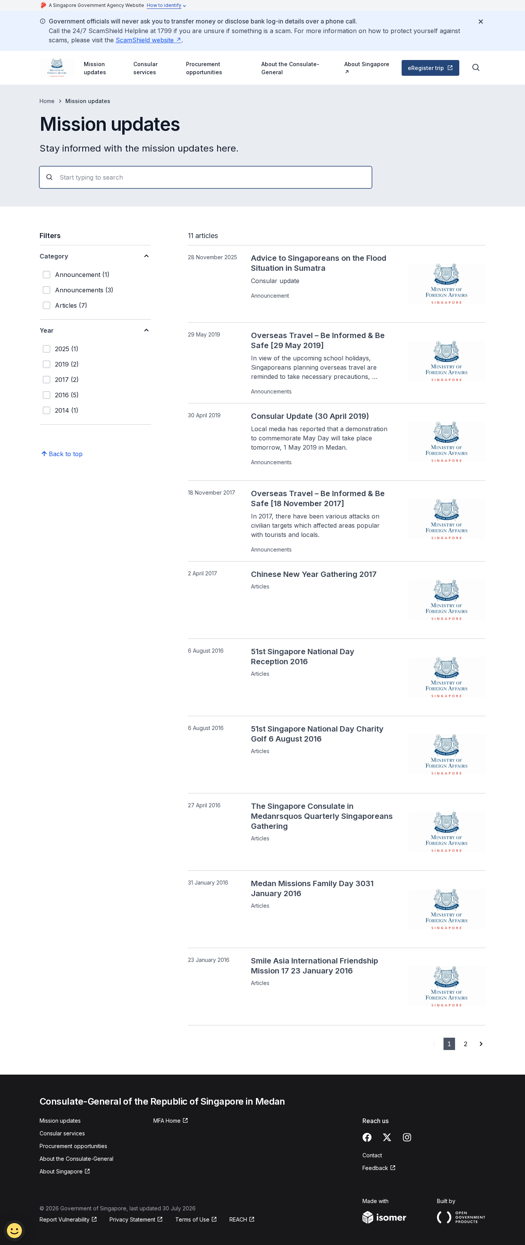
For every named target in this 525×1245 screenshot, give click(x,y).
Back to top (66, 454)
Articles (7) (71, 305)
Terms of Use (192, 1219)
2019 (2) (67, 364)
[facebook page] (367, 1137)
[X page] (387, 1137)
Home (47, 101)
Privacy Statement (132, 1219)
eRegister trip (426, 68)
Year (47, 330)
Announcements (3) (84, 290)
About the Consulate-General (290, 68)
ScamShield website (145, 40)
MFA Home (167, 1120)
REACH (238, 1219)
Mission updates (95, 68)
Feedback (375, 1168)
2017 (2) (67, 379)
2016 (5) (67, 395)
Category (54, 256)
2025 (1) (66, 349)
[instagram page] (407, 1137)
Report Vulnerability (65, 1219)
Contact (372, 1155)
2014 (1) (66, 410)
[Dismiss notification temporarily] (481, 21)
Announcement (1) (82, 274)
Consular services (145, 68)
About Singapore (366, 64)
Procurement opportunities (204, 68)
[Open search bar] (476, 67)
